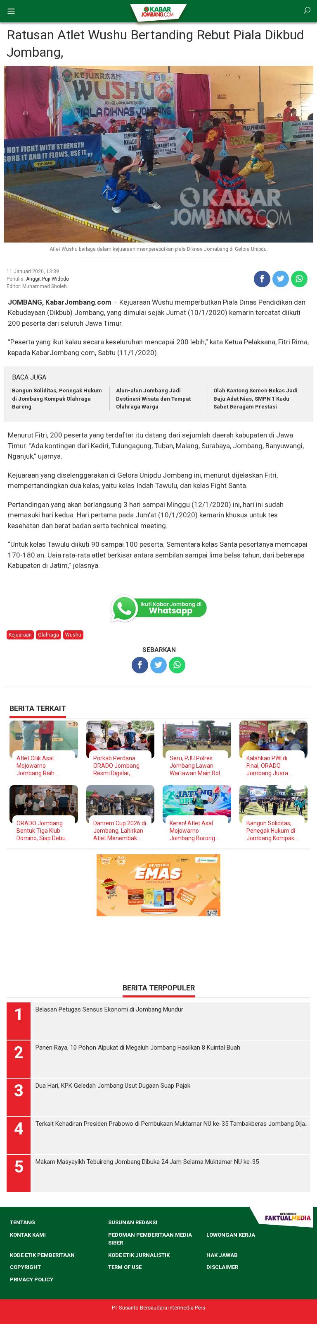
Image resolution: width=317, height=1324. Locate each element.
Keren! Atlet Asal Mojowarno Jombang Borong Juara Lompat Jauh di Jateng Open (195, 831)
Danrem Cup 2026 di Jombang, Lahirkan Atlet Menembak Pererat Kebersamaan (119, 831)
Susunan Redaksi (132, 1222)
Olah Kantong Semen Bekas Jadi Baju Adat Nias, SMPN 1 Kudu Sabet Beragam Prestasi (255, 398)
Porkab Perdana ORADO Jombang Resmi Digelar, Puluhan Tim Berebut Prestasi (116, 766)
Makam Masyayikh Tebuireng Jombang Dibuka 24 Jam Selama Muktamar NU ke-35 (147, 1161)
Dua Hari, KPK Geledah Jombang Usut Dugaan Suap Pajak (112, 1085)
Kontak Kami (28, 1235)
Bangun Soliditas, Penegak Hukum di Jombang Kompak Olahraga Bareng (57, 398)
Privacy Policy (31, 1279)
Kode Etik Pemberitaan (42, 1255)
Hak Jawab (222, 1255)
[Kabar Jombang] (158, 11)
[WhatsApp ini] (299, 279)
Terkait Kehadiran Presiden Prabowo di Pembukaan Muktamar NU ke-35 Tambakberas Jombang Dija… (172, 1123)
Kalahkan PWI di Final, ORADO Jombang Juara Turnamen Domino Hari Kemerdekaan (270, 766)
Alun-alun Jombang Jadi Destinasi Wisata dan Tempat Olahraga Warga (153, 398)
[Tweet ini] (280, 279)
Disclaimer (222, 1267)
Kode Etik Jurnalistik (139, 1255)
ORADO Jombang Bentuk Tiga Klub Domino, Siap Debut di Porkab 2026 (42, 831)
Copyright (25, 1267)
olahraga (48, 635)
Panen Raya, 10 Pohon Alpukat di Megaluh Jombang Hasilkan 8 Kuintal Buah (137, 1047)
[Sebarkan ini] (262, 279)
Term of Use (125, 1267)
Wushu (73, 635)
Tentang (22, 1222)
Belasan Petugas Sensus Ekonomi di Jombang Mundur (109, 1009)
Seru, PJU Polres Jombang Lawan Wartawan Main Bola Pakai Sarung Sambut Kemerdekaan (196, 766)
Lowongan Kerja (230, 1235)
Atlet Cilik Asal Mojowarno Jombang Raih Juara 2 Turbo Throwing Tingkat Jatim (39, 766)
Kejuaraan (20, 635)
